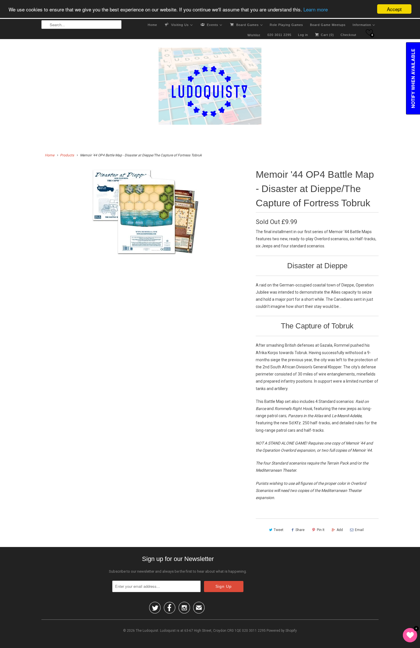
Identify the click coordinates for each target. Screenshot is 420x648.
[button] (369, 32)
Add (340, 530)
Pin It (321, 530)
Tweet (278, 530)
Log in (303, 35)
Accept (394, 9)
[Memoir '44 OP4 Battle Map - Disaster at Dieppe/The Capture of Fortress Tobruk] (145, 211)
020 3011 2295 (279, 35)
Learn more (315, 9)
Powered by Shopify (282, 631)
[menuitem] (152, 24)
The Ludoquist (147, 631)
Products (67, 155)
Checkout (348, 35)
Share (300, 530)
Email (359, 530)
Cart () (327, 35)
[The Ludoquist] (210, 87)
